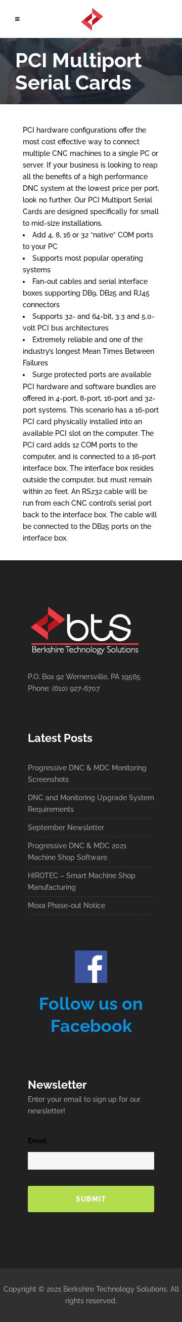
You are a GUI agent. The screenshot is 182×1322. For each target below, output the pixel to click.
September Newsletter (66, 827)
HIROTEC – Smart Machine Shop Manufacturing (81, 881)
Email (40, 1141)
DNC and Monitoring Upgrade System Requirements (91, 803)
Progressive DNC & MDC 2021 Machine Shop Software (77, 851)
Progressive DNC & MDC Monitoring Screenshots (87, 773)
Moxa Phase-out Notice (66, 905)
